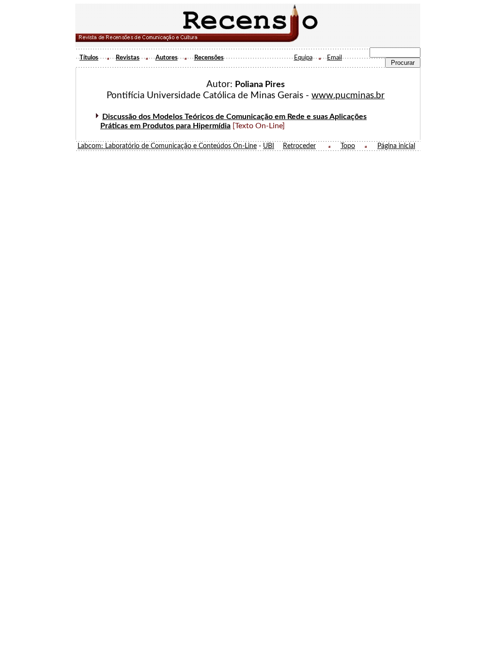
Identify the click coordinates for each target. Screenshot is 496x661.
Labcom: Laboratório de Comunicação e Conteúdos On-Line (167, 146)
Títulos (88, 57)
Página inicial (396, 146)
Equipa (303, 57)
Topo (348, 146)
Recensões (209, 57)
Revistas (128, 57)
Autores (166, 57)
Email (334, 57)
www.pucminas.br (348, 95)
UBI (268, 146)
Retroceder (299, 146)
